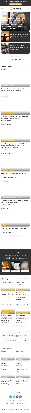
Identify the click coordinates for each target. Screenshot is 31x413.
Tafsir (11, 85)
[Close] (29, 3)
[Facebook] (10, 396)
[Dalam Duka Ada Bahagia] (8, 355)
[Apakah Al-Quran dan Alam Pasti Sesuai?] (23, 373)
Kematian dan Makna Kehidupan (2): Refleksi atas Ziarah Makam (19, 47)
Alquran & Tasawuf (7, 113)
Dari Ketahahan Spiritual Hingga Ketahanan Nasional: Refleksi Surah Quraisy (22, 296)
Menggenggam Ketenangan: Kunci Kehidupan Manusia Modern (19, 36)
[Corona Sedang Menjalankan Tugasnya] (8, 373)
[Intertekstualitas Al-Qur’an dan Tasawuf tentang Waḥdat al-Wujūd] (15, 105)
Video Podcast (7, 348)
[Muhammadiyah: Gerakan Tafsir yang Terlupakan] (8, 286)
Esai (4, 224)
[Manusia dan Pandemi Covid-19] (23, 355)
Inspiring (5, 85)
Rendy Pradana (7, 120)
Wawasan (10, 290)
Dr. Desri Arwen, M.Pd (8, 232)
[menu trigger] (2, 8)
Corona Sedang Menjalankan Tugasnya (6, 381)
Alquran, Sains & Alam (8, 140)
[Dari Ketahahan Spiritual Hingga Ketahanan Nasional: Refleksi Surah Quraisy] (23, 286)
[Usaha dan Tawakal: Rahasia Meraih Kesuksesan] (15, 161)
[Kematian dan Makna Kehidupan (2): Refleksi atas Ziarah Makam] (5, 48)
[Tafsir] (6, 266)
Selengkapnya (25, 348)
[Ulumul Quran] (15, 266)
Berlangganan (15, 4)
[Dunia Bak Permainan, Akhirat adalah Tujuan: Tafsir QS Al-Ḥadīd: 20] (15, 77)
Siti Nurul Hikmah (7, 204)
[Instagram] (17, 396)
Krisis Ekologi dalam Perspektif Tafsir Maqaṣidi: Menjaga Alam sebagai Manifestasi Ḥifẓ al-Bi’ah (14, 145)
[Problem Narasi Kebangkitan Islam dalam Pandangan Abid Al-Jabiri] (8, 309)
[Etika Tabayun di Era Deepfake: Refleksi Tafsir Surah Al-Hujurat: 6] (15, 189)
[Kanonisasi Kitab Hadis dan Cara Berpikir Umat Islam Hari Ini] (23, 309)
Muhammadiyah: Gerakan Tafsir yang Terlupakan (7, 294)
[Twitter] (13, 396)
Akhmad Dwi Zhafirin (8, 177)
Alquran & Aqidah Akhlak (9, 197)
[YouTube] (20, 396)
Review (5, 15)
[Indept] (25, 266)
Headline (10, 310)
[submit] (25, 340)
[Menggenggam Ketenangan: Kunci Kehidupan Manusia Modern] (5, 36)
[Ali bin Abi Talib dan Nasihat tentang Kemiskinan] (15, 217)
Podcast (5, 359)
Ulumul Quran (6, 279)
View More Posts (24, 278)
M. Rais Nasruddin (7, 93)
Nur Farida (5, 149)
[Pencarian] (29, 8)
